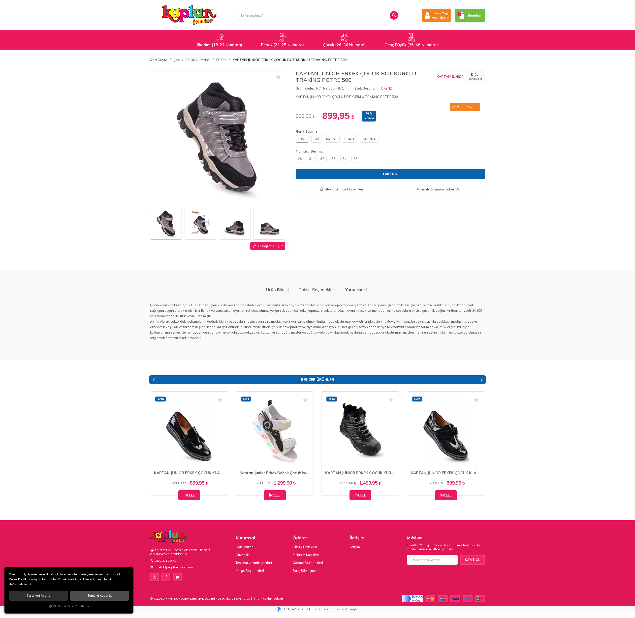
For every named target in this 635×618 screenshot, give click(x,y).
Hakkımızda (245, 547)
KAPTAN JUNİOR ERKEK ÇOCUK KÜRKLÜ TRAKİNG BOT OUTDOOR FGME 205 (360, 472)
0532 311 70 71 (165, 560)
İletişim (357, 538)
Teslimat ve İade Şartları (254, 563)
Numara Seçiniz (309, 151)
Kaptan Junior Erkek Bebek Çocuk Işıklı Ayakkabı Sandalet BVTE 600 (275, 472)
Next (481, 379)
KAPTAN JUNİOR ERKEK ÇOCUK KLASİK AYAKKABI (189, 472)
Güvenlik (242, 555)
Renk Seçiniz (307, 131)
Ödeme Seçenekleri (308, 563)
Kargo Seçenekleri (250, 571)
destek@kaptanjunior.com (174, 567)
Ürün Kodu (304, 88)
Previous (153, 379)
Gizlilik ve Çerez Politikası (71, 606)
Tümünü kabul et (99, 595)
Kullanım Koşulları (306, 555)
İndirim (369, 118)
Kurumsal (245, 538)
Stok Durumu (365, 88)
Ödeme (300, 538)
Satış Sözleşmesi (305, 571)
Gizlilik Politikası (305, 547)
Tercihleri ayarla (39, 595)
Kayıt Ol (472, 560)
